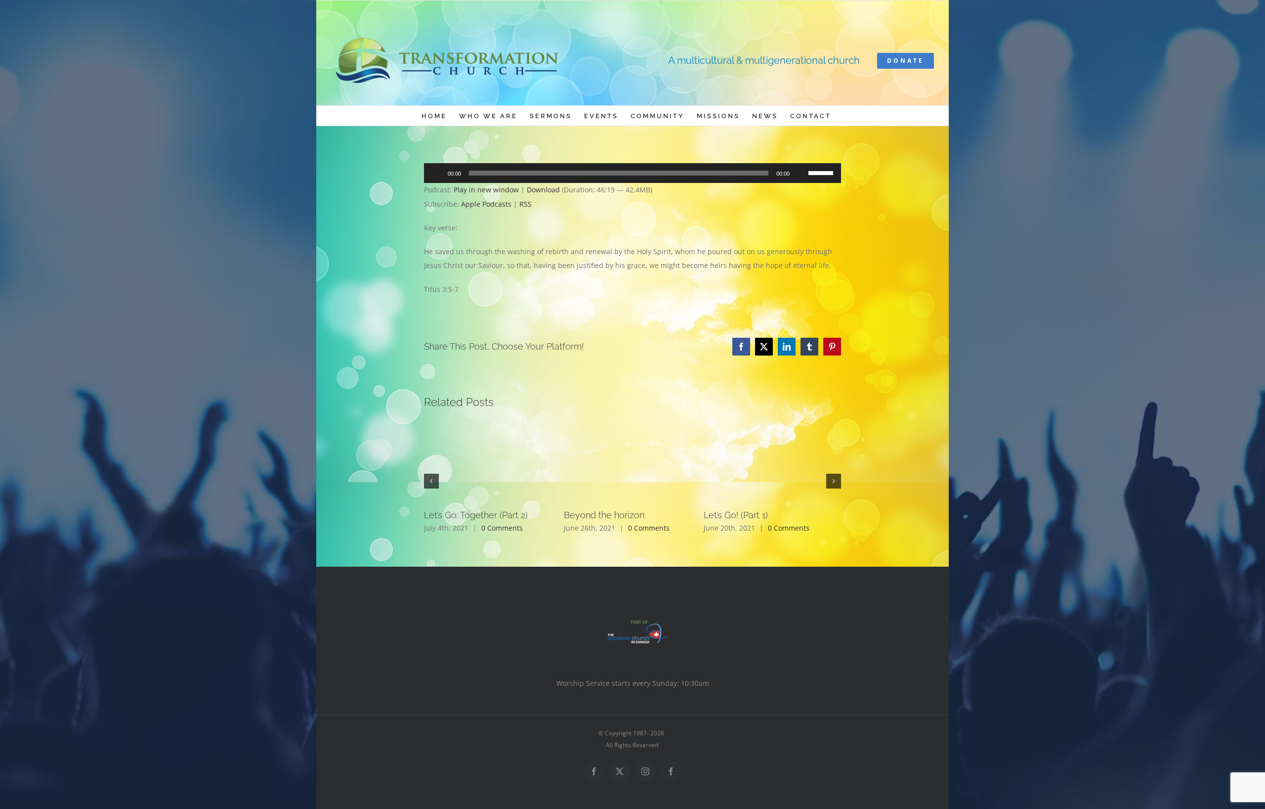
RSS (525, 204)
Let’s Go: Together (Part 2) (476, 515)
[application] (633, 173)
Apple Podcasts (486, 204)
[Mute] (800, 173)
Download (543, 189)
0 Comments (502, 528)
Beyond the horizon (604, 515)
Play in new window (486, 189)
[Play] (437, 173)
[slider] (822, 172)
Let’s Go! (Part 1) (736, 515)
